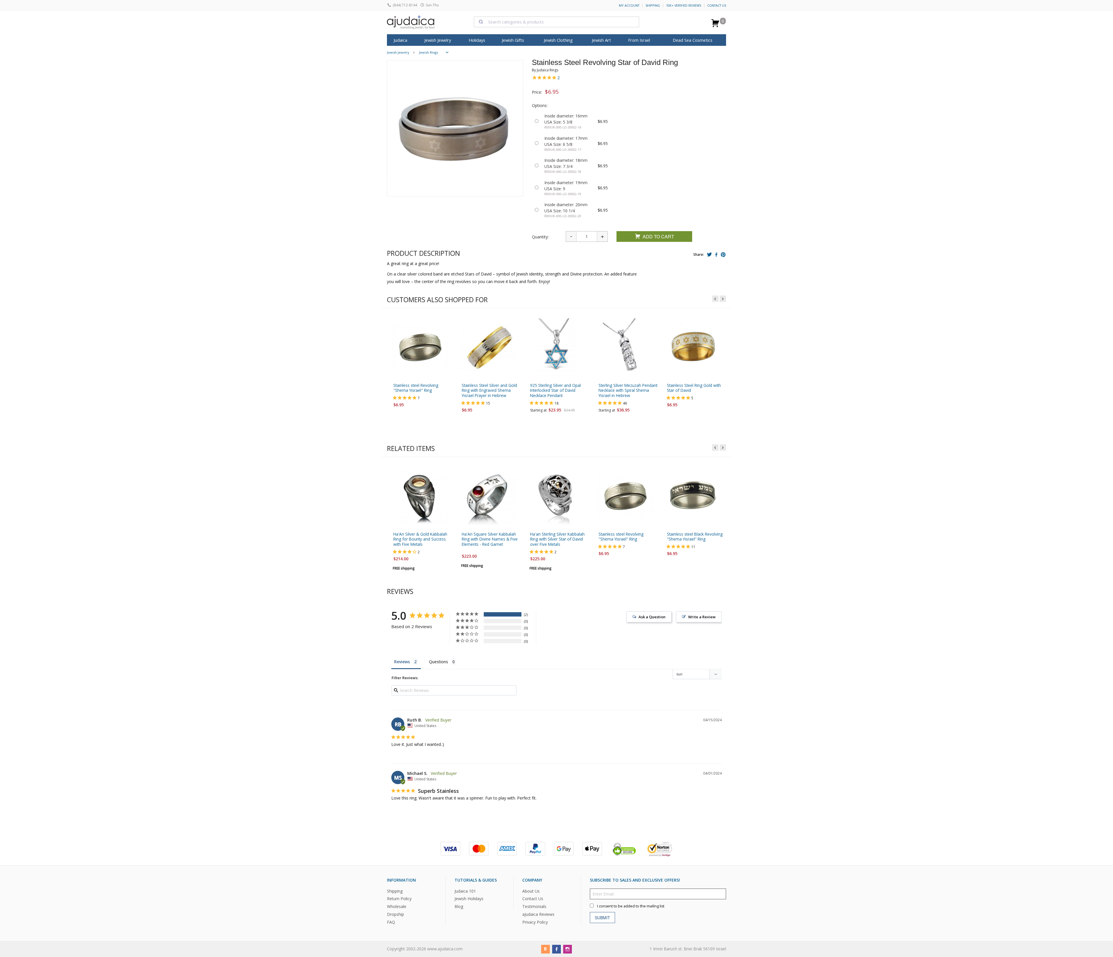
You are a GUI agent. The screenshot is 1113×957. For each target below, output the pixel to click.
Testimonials (534, 906)
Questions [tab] (438, 661)
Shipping (652, 5)
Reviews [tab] (402, 661)
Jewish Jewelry (437, 40)
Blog (458, 906)
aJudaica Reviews (538, 914)
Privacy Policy (535, 922)
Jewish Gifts (513, 40)
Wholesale (396, 906)
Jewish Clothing (558, 40)
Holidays (477, 40)
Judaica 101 (465, 891)
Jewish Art (601, 40)
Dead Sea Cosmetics (692, 40)
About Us (531, 891)
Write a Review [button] (702, 616)
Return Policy (399, 898)
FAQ (391, 922)
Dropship (395, 914)
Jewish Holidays (468, 898)
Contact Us (716, 5)
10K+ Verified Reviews (683, 5)
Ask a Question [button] (652, 616)
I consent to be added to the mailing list (630, 906)
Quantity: (540, 237)
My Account (629, 5)
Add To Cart (658, 236)
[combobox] (556, 21)
